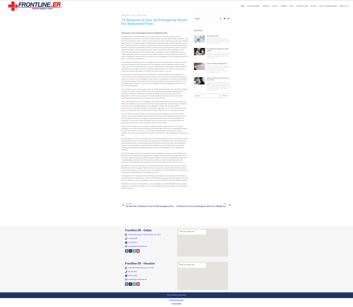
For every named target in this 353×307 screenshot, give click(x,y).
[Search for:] (207, 96)
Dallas (275, 6)
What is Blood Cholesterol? (217, 63)
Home (242, 6)
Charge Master (176, 304)
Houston (266, 6)
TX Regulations (302, 6)
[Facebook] (126, 251)
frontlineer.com (132, 79)
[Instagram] (130, 251)
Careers (283, 6)
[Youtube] (138, 251)
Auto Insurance (253, 6)
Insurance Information (176, 300)
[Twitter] (134, 251)
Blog (291, 6)
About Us (343, 6)
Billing (313, 6)
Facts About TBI (213, 36)
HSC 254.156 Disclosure (328, 6)
